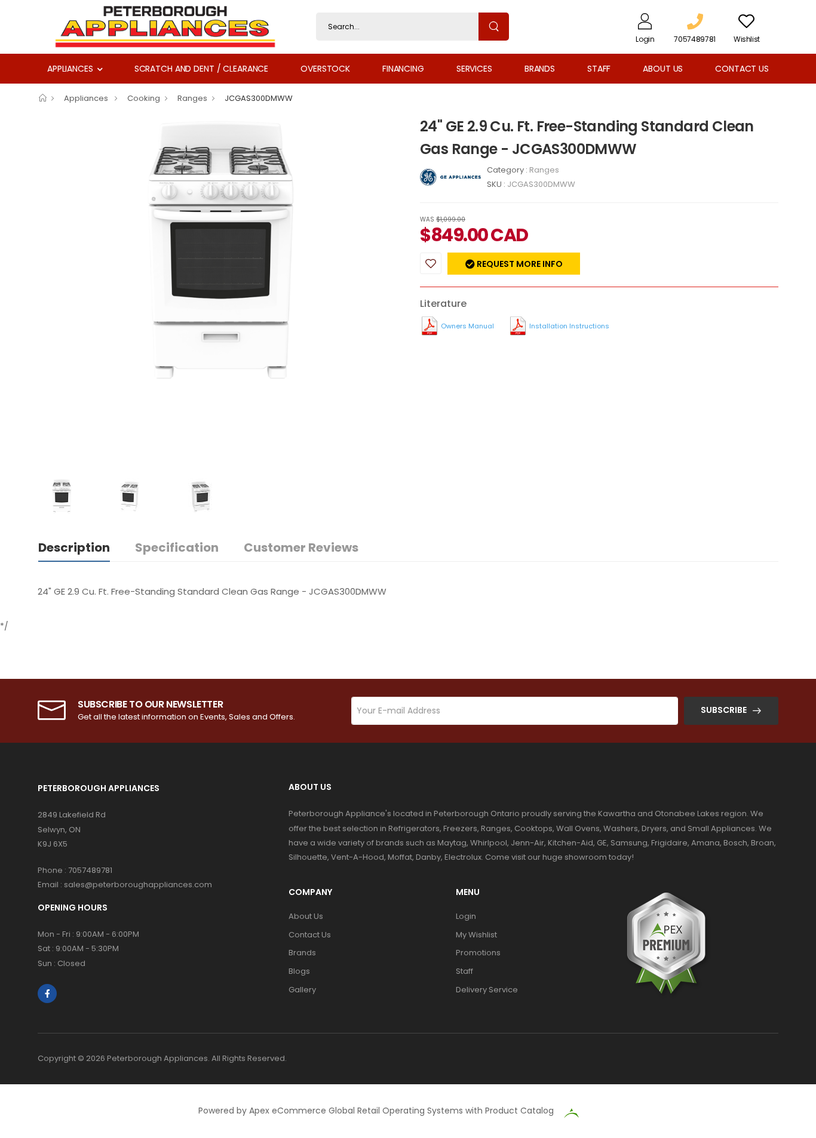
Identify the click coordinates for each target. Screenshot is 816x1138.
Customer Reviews (301, 547)
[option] (220, 250)
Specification (177, 547)
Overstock (325, 69)
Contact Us (742, 69)
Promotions (478, 952)
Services (474, 69)
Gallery (302, 989)
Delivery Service (487, 989)
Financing (403, 69)
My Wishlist (476, 934)
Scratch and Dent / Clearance (201, 69)
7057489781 (90, 870)
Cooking (143, 98)
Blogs (299, 971)
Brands (539, 69)
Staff (599, 69)
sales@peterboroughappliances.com (138, 884)
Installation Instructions (569, 326)
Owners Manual (467, 326)
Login (466, 916)
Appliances (70, 69)
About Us (663, 69)
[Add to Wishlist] (430, 263)
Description (74, 547)
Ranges (192, 98)
